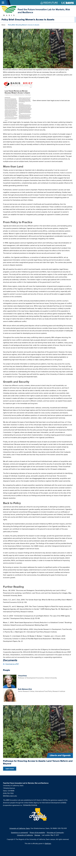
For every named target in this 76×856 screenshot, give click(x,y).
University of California (25, 835)
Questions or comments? (19, 832)
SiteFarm (48, 843)
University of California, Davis (19, 828)
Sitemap (37, 835)
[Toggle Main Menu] (3, 2)
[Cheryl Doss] (9, 681)
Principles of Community (55, 832)
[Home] (9, 11)
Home (3, 25)
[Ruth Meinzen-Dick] (9, 695)
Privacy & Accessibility (37, 832)
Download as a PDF (12, 664)
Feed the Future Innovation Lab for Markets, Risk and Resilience (44, 11)
